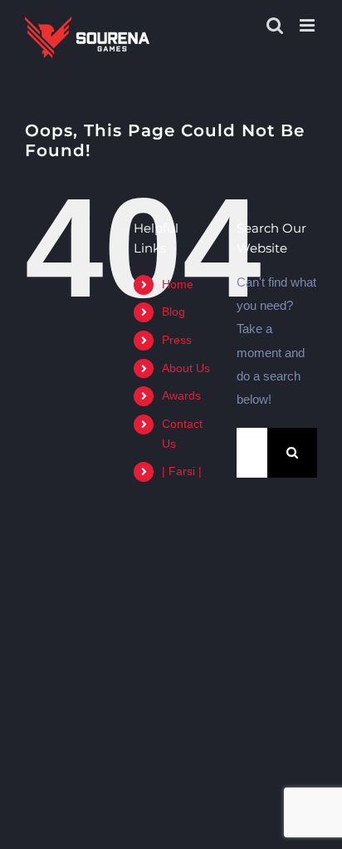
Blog (173, 311)
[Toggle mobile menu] (308, 25)
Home (177, 284)
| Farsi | (182, 471)
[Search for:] (252, 451)
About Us (186, 368)
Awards (181, 395)
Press (177, 339)
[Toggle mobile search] (274, 25)
